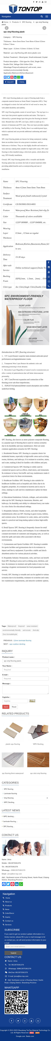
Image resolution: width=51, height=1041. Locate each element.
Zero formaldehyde (10, 634)
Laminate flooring (10, 793)
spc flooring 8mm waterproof (12, 773)
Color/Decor (9, 913)
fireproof (21, 626)
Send (6, 707)
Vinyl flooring (9, 798)
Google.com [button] (20, 1036)
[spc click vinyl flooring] (38, 760)
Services (8, 925)
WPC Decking (38, 744)
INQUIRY (10, 82)
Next (44, 28)
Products (15, 22)
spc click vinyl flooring (38, 773)
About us (8, 902)
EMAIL (22, 82)
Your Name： (7, 666)
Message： (6, 683)
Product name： (8, 657)
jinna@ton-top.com (15, 874)
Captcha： (6, 697)
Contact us (9, 921)
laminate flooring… (10, 821)
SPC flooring (26, 22)
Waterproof (12, 626)
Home (6, 22)
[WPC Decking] (38, 731)
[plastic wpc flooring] (13, 731)
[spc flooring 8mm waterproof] (13, 760)
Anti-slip (36, 630)
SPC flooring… (8, 826)
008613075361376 (18, 870)
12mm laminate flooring (22, 640)
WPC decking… (9, 816)
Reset (14, 707)
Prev (7, 28)
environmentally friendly (12, 630)
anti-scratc (27, 630)
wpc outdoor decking (17, 644)
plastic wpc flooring (13, 744)
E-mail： (5, 675)
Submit (13, 953)
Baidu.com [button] (30, 1036)
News (7, 909)
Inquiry (7, 917)
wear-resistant (32, 626)
